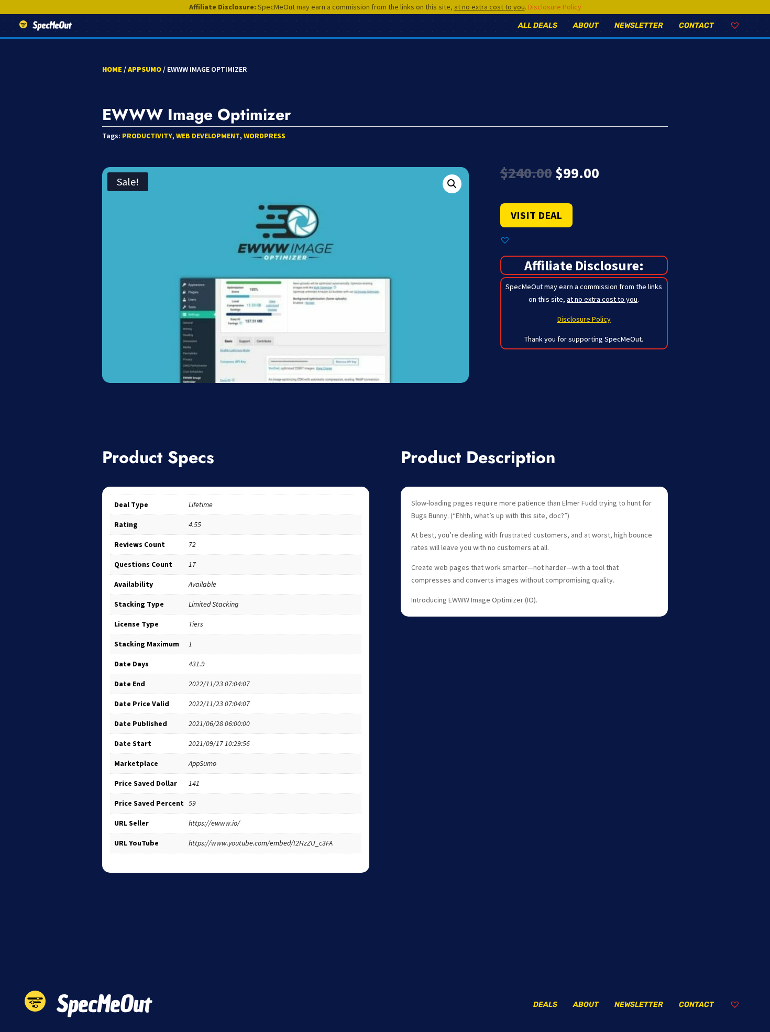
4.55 (195, 524)
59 (192, 803)
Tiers (196, 624)
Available (202, 584)
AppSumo (144, 69)
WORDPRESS (264, 135)
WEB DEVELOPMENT (208, 135)
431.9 (197, 663)
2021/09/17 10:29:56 (219, 743)
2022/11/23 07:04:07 (219, 683)
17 (192, 564)
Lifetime (201, 504)
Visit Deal (536, 215)
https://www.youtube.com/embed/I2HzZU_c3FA (261, 843)
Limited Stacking (213, 604)
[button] (452, 183)
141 (194, 783)
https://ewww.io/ (214, 823)
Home (112, 69)
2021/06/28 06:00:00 (219, 723)
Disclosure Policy (554, 7)
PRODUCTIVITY (147, 135)
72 (192, 544)
